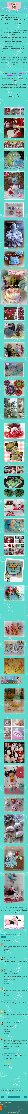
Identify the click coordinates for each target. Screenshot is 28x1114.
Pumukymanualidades (9, 988)
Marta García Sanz (8, 1053)
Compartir (3, 936)
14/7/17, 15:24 (14, 944)
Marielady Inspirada (6, 1107)
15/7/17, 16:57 (11, 969)
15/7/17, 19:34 (13, 1000)
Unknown (6, 1010)
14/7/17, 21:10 (11, 957)
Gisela (5, 969)
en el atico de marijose (9, 1038)
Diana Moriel (7, 944)
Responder (6, 952)
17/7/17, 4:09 (18, 1022)
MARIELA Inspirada (6, 1104)
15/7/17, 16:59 (18, 988)
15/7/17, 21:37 (12, 1010)
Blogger (18, 1112)
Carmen (6, 957)
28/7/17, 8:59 (16, 1053)
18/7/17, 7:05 (18, 1038)
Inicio (14, 1096)
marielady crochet (5, 1109)
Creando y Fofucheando (9, 1022)
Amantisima (7, 1000)
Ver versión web (14, 1099)
